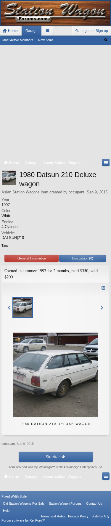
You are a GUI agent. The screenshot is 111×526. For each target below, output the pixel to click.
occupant (76, 192)
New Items (46, 40)
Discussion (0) (82, 258)
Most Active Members (17, 40)
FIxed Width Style (14, 496)
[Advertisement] (55, 102)
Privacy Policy (78, 516)
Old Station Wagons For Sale (23, 503)
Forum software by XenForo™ (23, 520)
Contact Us (94, 503)
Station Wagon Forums (65, 503)
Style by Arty (100, 516)
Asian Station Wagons (20, 192)
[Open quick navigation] (106, 162)
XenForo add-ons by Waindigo (30, 467)
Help (6, 510)
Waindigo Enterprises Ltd (84, 467)
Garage (31, 31)
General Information (31, 258)
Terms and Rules (53, 516)
